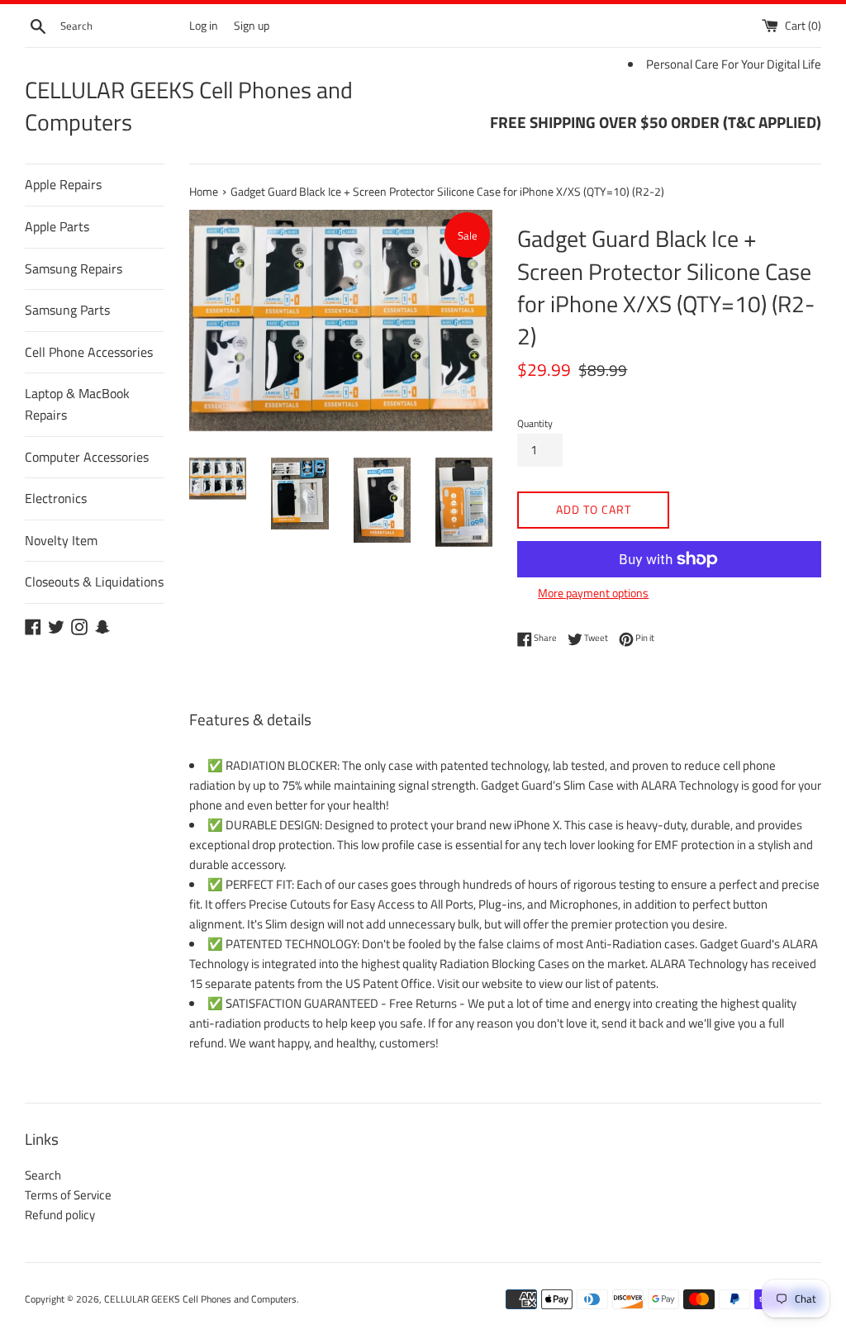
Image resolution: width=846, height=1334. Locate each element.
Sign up (251, 25)
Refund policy (60, 1214)
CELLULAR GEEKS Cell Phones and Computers (189, 106)
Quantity (535, 423)
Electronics (56, 498)
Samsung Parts (67, 310)
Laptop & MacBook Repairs (77, 404)
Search (43, 1174)
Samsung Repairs (73, 268)
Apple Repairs (63, 184)
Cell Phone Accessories (89, 352)
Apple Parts (57, 226)
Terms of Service (68, 1194)
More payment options (593, 592)
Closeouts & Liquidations (94, 581)
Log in (203, 25)
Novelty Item (61, 540)
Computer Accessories (87, 457)
